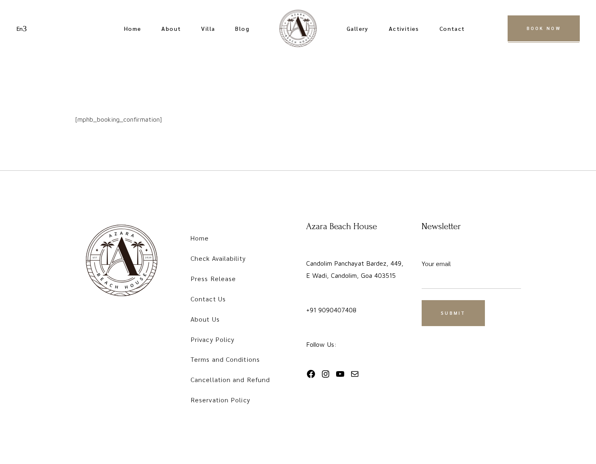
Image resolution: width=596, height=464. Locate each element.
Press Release (213, 278)
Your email (436, 263)
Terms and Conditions (225, 359)
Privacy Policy (212, 339)
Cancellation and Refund (230, 379)
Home (200, 238)
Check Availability (218, 258)
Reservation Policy (220, 399)
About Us (205, 319)
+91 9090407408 (331, 310)
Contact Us (208, 298)
